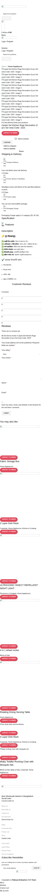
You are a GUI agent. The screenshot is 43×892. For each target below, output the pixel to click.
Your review (6, 358)
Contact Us (5, 813)
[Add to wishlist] (13, 753)
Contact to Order (10, 133)
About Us (5, 806)
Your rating (6, 350)
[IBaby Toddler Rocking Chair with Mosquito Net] (14, 749)
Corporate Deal (7, 828)
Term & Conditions (8, 854)
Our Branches (6, 817)
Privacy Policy (6, 850)
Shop (3, 835)
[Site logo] (14, 8)
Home (4, 66)
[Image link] (21, 790)
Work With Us (6, 809)
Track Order (5, 843)
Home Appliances (15, 66)
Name (4, 383)
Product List (5, 832)
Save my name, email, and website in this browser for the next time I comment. (21, 406)
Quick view (8, 753)
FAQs (3, 825)
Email (4, 392)
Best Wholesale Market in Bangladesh (17, 796)
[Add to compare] (2, 753)
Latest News (6, 847)
